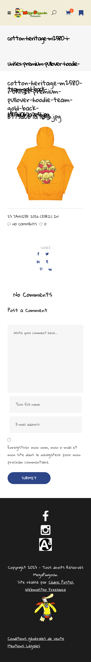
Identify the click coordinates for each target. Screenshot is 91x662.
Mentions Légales (24, 646)
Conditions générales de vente (36, 638)
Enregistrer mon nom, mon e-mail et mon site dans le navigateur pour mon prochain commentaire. (44, 455)
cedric (46, 216)
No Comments (25, 224)
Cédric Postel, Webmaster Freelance (49, 585)
